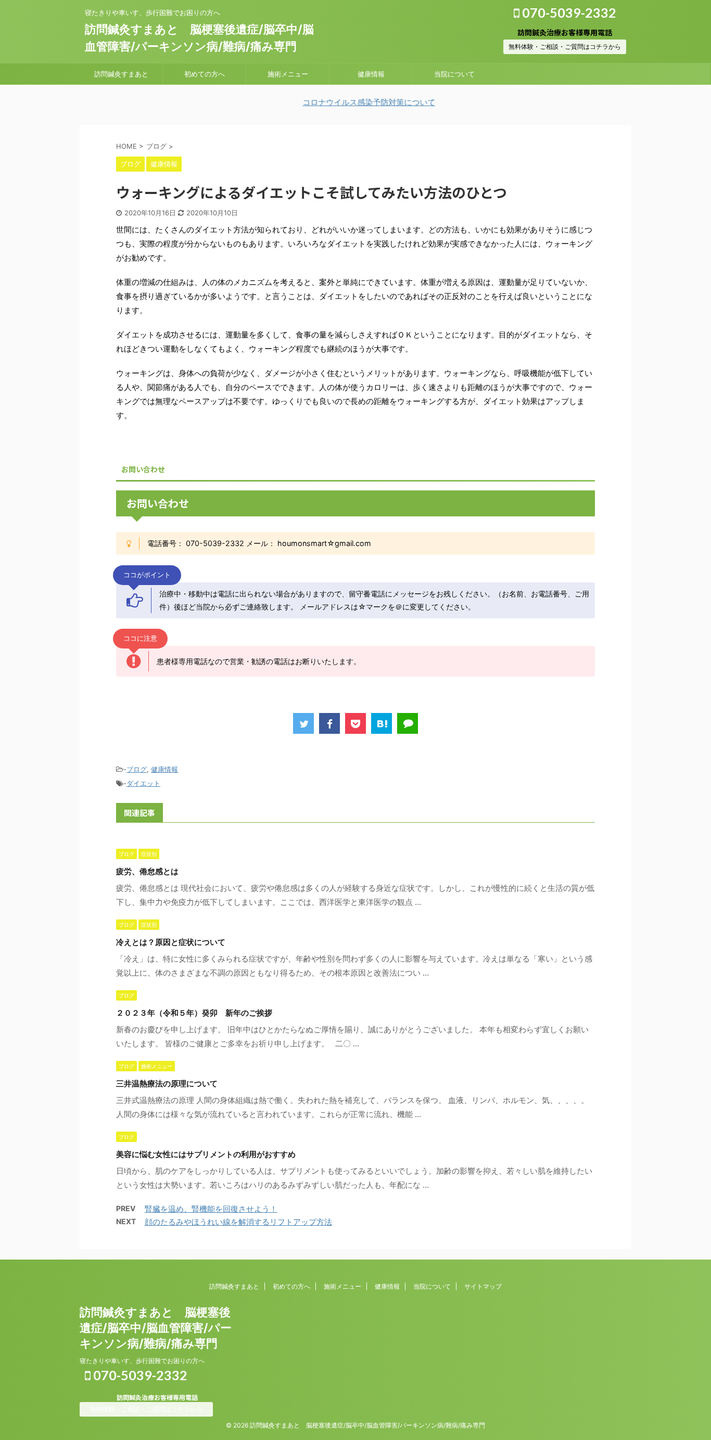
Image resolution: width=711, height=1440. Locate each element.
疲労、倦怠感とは (147, 871)
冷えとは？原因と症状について (170, 942)
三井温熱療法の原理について (167, 1083)
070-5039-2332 (567, 12)
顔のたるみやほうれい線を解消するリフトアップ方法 (238, 1222)
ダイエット (143, 783)
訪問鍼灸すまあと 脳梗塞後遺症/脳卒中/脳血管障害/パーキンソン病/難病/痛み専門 (156, 1327)
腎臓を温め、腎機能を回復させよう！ (211, 1209)
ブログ (136, 769)
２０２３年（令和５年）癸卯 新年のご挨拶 (194, 1013)
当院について (454, 74)
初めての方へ (204, 74)
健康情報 (371, 74)
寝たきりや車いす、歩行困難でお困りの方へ (142, 1361)
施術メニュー (288, 74)
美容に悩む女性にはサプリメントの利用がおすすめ (206, 1154)
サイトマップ (483, 1286)
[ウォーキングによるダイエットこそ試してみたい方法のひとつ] (381, 723)
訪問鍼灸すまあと (121, 74)
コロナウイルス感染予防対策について (340, 102)
